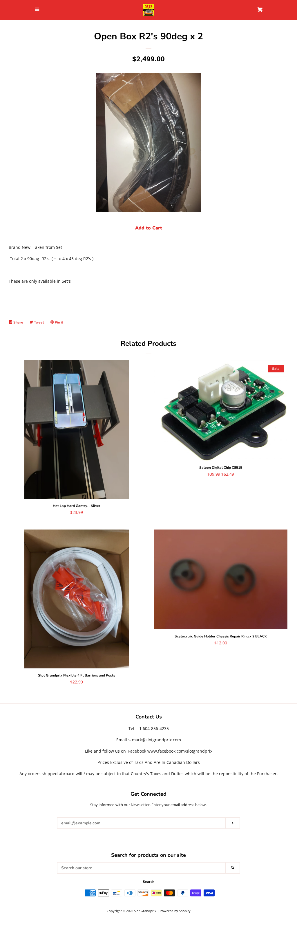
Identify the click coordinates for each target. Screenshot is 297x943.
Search (148, 881)
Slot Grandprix (145, 911)
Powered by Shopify (175, 911)
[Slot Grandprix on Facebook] (148, 838)
